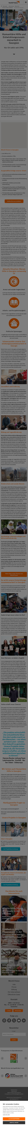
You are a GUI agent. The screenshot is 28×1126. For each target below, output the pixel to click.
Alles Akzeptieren (14, 1118)
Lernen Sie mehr (6, 1114)
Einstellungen (14, 1122)
